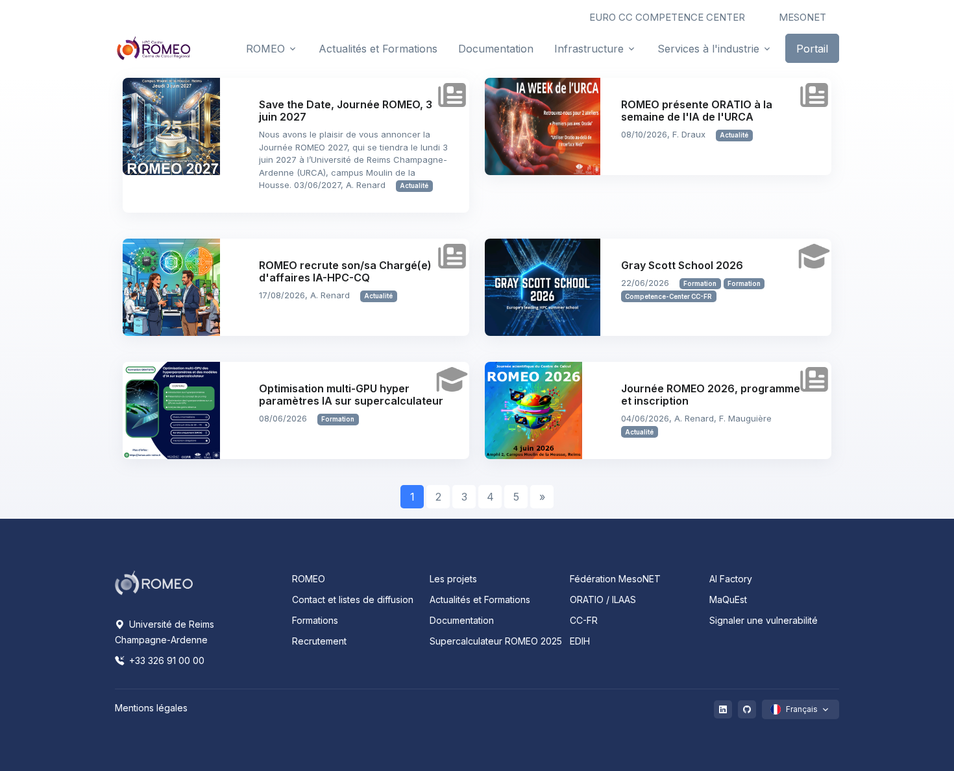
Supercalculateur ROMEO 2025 (496, 640)
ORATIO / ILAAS (603, 599)
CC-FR (584, 620)
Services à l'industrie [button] (708, 48)
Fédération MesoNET (615, 578)
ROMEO (308, 578)
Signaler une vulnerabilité (763, 620)
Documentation (462, 620)
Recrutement (319, 640)
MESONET (802, 17)
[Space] (154, 582)
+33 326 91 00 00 (165, 660)
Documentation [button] (495, 48)
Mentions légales (151, 707)
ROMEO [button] (265, 48)
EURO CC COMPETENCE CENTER (667, 17)
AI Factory (730, 578)
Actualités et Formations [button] (378, 48)
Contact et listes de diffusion (352, 599)
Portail (812, 48)
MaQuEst (728, 599)
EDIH (580, 640)
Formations (315, 620)
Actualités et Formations (480, 599)
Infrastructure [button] (589, 48)
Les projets (453, 578)
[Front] (154, 48)
